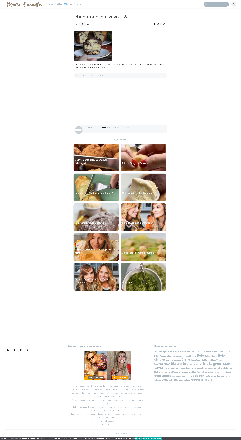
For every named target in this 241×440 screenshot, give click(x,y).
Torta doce (210, 376)
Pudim (200, 372)
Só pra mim (197, 375)
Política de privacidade (152, 438)
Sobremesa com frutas (181, 376)
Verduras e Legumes (201, 380)
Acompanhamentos (180, 351)
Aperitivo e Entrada (213, 352)
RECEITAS (212, 372)
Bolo (200, 355)
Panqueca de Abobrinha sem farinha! (94, 193)
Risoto (228, 372)
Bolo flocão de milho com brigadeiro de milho (95, 251)
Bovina (168, 360)
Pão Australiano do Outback (89, 223)
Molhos (158, 372)
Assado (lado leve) (182, 356)
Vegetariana (170, 379)
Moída (164, 372)
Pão (205, 372)
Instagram (213, 364)
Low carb (191, 368)
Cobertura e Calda (199, 360)
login (104, 127)
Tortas (220, 376)
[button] (156, 24)
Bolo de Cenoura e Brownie (136, 223)
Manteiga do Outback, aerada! (137, 193)
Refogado (221, 372)
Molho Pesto (128, 282)
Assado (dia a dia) (167, 356)
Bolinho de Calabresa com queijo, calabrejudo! (92, 162)
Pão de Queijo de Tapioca (135, 163)
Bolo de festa (211, 356)
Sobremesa (163, 375)
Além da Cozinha (198, 352)
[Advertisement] (120, 104)
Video (59, 4)
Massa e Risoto (212, 368)
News (50, 4)
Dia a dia (178, 364)
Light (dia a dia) (179, 368)
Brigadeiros (176, 360)
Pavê (170, 372)
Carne (185, 359)
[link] (164, 24)
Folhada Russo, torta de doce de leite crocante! (94, 281)
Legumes (167, 368)
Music (78, 4)
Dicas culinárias (195, 364)
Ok (136, 438)
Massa (199, 368)
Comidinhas (162, 364)
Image (69, 4)
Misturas (227, 368)
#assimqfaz (161, 351)
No (140, 438)
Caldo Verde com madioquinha (138, 252)
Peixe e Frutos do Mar (184, 372)
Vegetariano (184, 380)
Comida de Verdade (215, 360)
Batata (193, 356)
